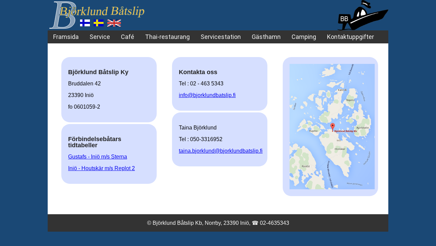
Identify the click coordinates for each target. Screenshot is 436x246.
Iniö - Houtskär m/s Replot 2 (101, 168)
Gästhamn (266, 36)
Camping (304, 36)
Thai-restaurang (167, 36)
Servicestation (221, 36)
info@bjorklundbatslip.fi (207, 95)
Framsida (66, 36)
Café (127, 36)
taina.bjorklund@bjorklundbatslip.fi (221, 151)
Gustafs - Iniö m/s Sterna (97, 157)
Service (100, 36)
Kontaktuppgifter (350, 36)
